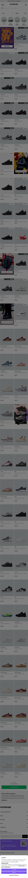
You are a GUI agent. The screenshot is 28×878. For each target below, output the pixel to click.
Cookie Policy (21, 865)
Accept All (14, 869)
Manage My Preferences (14, 875)
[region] (14, 866)
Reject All (14, 872)
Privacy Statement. (5, 866)
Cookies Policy (4, 863)
